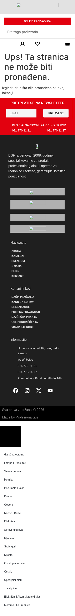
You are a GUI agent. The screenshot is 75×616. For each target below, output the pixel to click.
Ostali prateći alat (14, 563)
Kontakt (17, 276)
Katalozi (17, 256)
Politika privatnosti (25, 312)
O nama (16, 266)
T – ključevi (11, 588)
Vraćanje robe (22, 327)
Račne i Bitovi (12, 513)
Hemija (8, 479)
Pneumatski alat (14, 488)
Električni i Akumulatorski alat (22, 596)
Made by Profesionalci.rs (20, 417)
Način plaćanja (22, 297)
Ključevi (9, 538)
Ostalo (8, 571)
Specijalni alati (13, 580)
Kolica (8, 496)
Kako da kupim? (22, 302)
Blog (15, 271)
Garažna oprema (14, 454)
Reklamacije (20, 307)
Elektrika (9, 521)
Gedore (8, 504)
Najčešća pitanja (24, 317)
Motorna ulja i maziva (17, 605)
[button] (67, 44)
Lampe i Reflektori (15, 462)
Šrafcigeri (10, 546)
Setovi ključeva (13, 529)
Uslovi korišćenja (24, 322)
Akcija (16, 251)
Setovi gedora (12, 471)
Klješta (8, 554)
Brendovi (18, 261)
